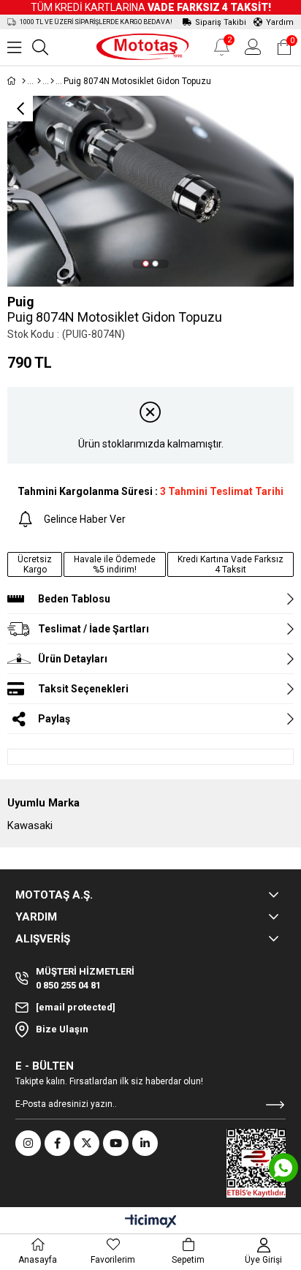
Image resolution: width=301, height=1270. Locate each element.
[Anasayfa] (24, 81)
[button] (145, 263)
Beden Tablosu (74, 599)
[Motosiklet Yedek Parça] (39, 81)
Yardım (280, 22)
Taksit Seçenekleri (83, 689)
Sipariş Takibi (220, 22)
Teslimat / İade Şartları (93, 629)
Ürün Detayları (72, 659)
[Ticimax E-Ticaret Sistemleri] (151, 1222)
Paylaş (54, 719)
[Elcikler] (52, 81)
